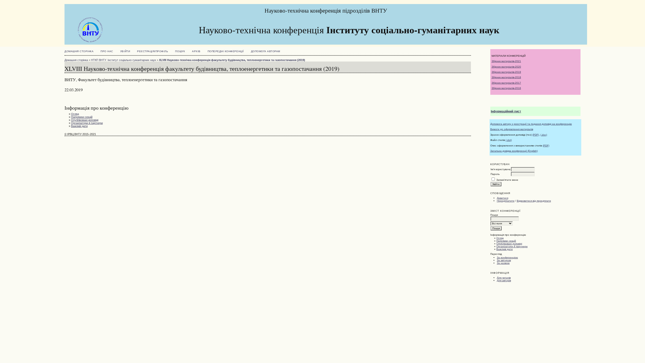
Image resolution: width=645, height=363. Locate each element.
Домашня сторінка (78, 51)
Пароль (495, 174)
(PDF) (535, 134)
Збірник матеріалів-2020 (506, 66)
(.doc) (543, 134)
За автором (504, 260)
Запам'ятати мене (507, 179)
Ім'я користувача (500, 169)
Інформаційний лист (506, 111)
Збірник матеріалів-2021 (506, 61)
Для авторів (504, 280)
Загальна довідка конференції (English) (514, 150)
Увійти (125, 51)
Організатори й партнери (512, 246)
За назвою (503, 263)
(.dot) (509, 140)
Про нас (107, 51)
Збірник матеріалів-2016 (506, 88)
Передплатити (505, 200)
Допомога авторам (265, 51)
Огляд (500, 238)
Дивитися (502, 198)
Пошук (180, 51)
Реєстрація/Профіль (152, 51)
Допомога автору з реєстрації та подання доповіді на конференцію (531, 124)
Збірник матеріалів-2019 (506, 72)
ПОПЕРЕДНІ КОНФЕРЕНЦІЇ (226, 51)
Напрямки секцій (506, 240)
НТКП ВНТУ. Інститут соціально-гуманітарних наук (123, 60)
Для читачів (504, 277)
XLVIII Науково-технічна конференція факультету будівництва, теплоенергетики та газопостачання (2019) (232, 60)
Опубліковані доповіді (509, 243)
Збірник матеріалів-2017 (506, 82)
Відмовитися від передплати (534, 200)
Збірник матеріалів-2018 (506, 77)
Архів (196, 51)
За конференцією (507, 257)
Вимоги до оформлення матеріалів (511, 129)
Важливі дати (504, 249)
